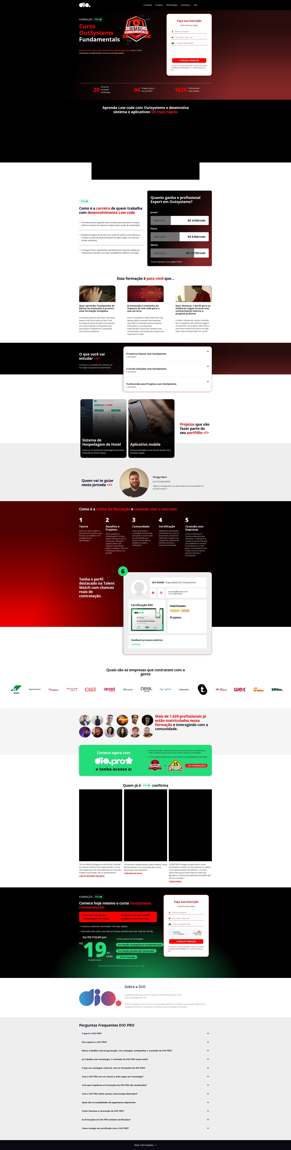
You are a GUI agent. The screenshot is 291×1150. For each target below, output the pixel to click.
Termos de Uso (198, 68)
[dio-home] (84, 5)
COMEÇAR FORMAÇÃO (189, 60)
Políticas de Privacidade (181, 68)
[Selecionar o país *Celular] (173, 43)
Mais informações (143, 1145)
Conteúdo (147, 5)
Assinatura (185, 5)
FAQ (195, 5)
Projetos (159, 5)
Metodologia (171, 5)
